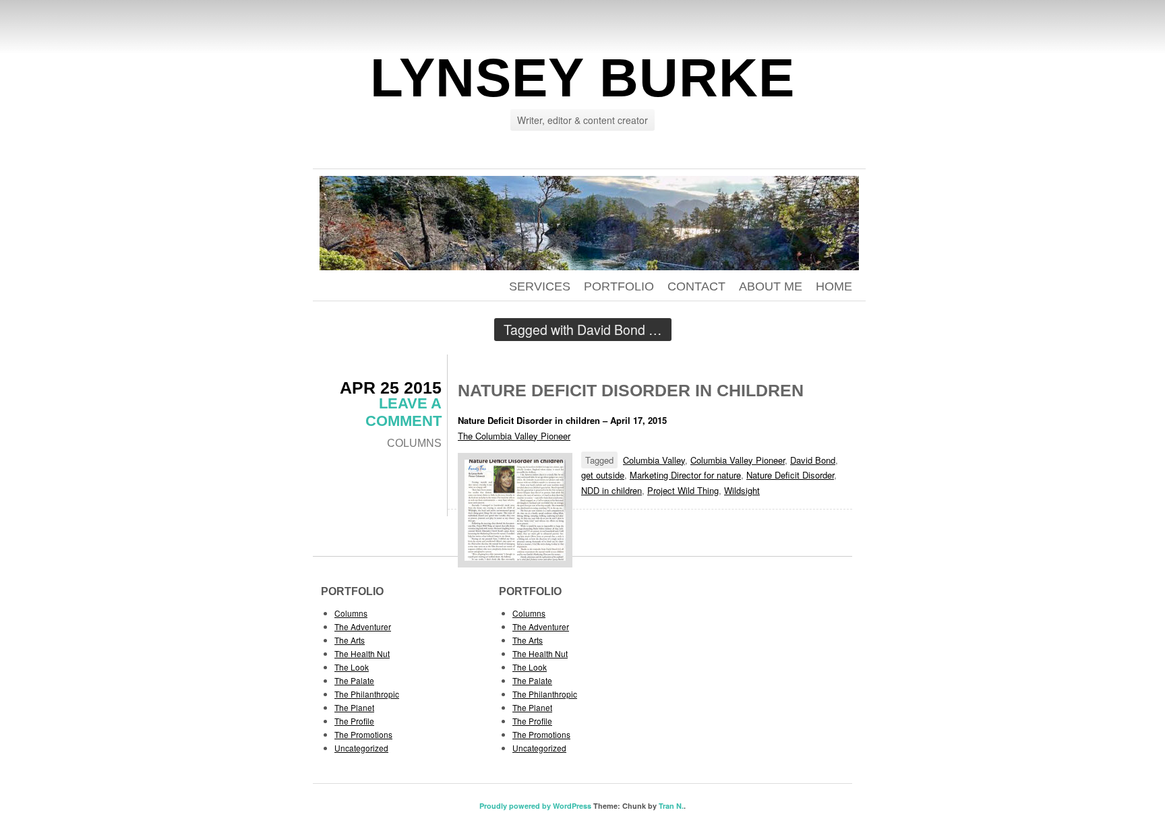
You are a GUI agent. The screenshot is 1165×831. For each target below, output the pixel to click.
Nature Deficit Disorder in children (631, 390)
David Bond (812, 460)
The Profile (354, 721)
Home (834, 286)
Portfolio (619, 286)
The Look (351, 667)
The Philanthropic (366, 694)
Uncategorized (361, 747)
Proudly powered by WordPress (535, 806)
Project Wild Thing (683, 490)
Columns (414, 443)
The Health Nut (362, 653)
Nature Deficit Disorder (790, 474)
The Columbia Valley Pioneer (514, 435)
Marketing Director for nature (685, 474)
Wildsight (742, 490)
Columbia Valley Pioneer (737, 460)
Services (539, 286)
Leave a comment (403, 412)
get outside (602, 474)
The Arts (349, 640)
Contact (696, 286)
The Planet (354, 707)
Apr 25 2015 (391, 387)
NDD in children (611, 490)
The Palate (354, 680)
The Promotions (363, 734)
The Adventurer (362, 626)
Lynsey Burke (582, 78)
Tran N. (671, 806)
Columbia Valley (654, 460)
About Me (770, 286)
